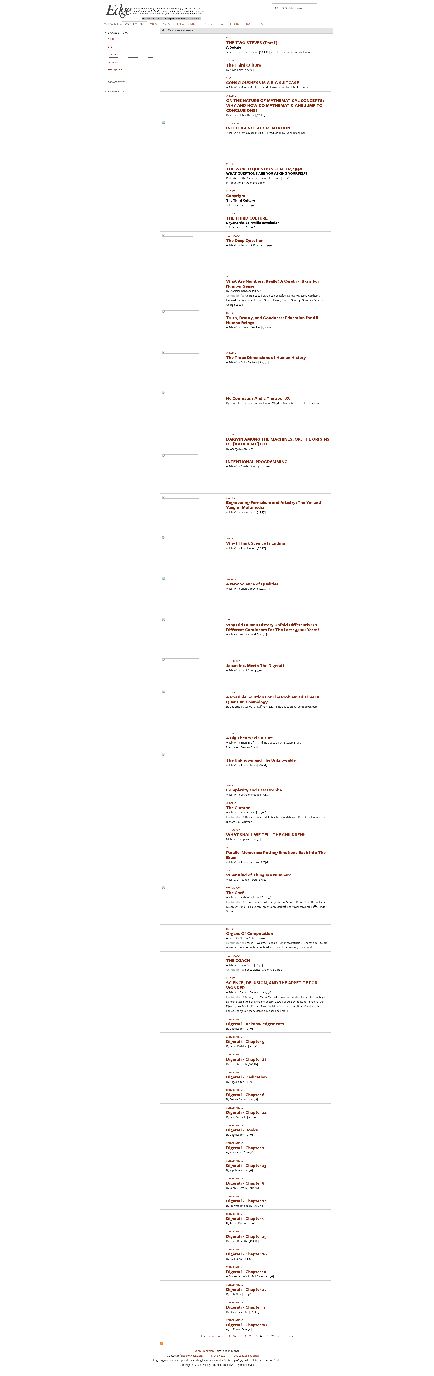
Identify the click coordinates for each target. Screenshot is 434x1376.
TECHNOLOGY (233, 123)
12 (245, 1336)
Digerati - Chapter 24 (246, 1201)
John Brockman (204, 1351)
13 (250, 1336)
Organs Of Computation (249, 933)
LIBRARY (234, 24)
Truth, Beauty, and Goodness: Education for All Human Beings (272, 320)
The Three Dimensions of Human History (266, 357)
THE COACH (238, 960)
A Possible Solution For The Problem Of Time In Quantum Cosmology (272, 699)
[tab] (130, 33)
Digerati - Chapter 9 (245, 1218)
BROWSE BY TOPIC (118, 32)
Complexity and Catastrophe (254, 790)
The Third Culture (243, 65)
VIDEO (153, 24)
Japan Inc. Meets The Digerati (255, 665)
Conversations (234, 1019)
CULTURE (230, 60)
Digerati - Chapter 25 (246, 1236)
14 (255, 1336)
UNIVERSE (231, 95)
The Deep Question (245, 240)
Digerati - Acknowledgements (255, 1024)
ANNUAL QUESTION (186, 24)
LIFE (228, 457)
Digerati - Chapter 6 (245, 1094)
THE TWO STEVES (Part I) (251, 43)
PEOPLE (263, 24)
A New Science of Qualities (252, 584)
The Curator (238, 808)
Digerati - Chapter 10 (246, 1271)
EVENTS (207, 24)
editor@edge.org (193, 1355)
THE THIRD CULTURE (247, 218)
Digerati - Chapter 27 (246, 1289)
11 (240, 1336)
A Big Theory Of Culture (249, 738)
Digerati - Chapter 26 (246, 1254)
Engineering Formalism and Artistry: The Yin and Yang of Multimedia (273, 504)
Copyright (236, 196)
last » (289, 1336)
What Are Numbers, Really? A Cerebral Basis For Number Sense (272, 283)
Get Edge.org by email (246, 1355)
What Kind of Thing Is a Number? (258, 875)
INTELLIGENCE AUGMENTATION (258, 128)
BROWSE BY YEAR (117, 82)
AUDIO (166, 24)
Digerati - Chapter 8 (245, 1183)
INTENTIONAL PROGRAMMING (257, 461)
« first (202, 1336)
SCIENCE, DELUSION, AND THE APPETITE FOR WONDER (271, 985)
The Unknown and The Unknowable (261, 760)
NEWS (221, 24)
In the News (218, 1355)
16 (267, 1336)
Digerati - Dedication (246, 1077)
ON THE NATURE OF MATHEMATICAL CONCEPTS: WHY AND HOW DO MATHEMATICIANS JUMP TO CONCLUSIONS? (275, 105)
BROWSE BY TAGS (117, 91)
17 (272, 1336)
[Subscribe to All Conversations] (161, 1344)
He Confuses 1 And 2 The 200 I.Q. (258, 398)
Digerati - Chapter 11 (245, 1307)
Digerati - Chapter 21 (246, 1059)
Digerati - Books (242, 1130)
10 (234, 1336)
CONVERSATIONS (134, 24)
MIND (229, 38)
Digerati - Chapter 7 (245, 1148)
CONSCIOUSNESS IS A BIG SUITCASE (262, 82)
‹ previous (215, 1336)
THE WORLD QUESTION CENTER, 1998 (264, 169)
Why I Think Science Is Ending (255, 543)
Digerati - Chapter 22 (246, 1112)
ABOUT (249, 24)
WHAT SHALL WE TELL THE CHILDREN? (265, 834)
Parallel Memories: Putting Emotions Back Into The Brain (276, 854)
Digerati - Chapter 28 (246, 1325)
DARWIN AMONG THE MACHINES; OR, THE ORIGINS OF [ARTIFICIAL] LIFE (277, 441)
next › (280, 1336)
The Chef (235, 893)
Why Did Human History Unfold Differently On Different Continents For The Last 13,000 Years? (272, 627)
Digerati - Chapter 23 (246, 1165)
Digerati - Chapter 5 (245, 1041)
